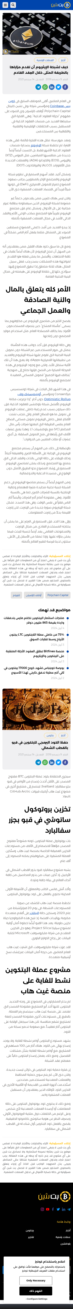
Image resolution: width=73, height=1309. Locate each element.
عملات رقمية (63, 1237)
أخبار (63, 60)
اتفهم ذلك (35, 1290)
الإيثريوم (36, 145)
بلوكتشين (65, 1243)
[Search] (13, 5)
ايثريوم (16, 595)
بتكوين (50, 735)
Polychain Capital (57, 595)
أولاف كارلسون (33, 595)
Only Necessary (35, 1280)
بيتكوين (30, 1230)
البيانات (34, 913)
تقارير (31, 1237)
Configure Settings (37, 1299)
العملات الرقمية (45, 60)
